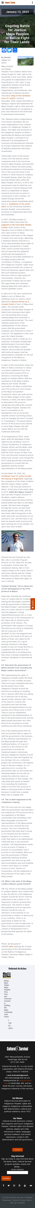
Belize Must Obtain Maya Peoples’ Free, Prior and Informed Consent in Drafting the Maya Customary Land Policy (8, 999)
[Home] (10, 2)
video (10, 946)
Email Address (17, 1169)
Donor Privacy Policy (22, 1200)
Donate (17, 1149)
